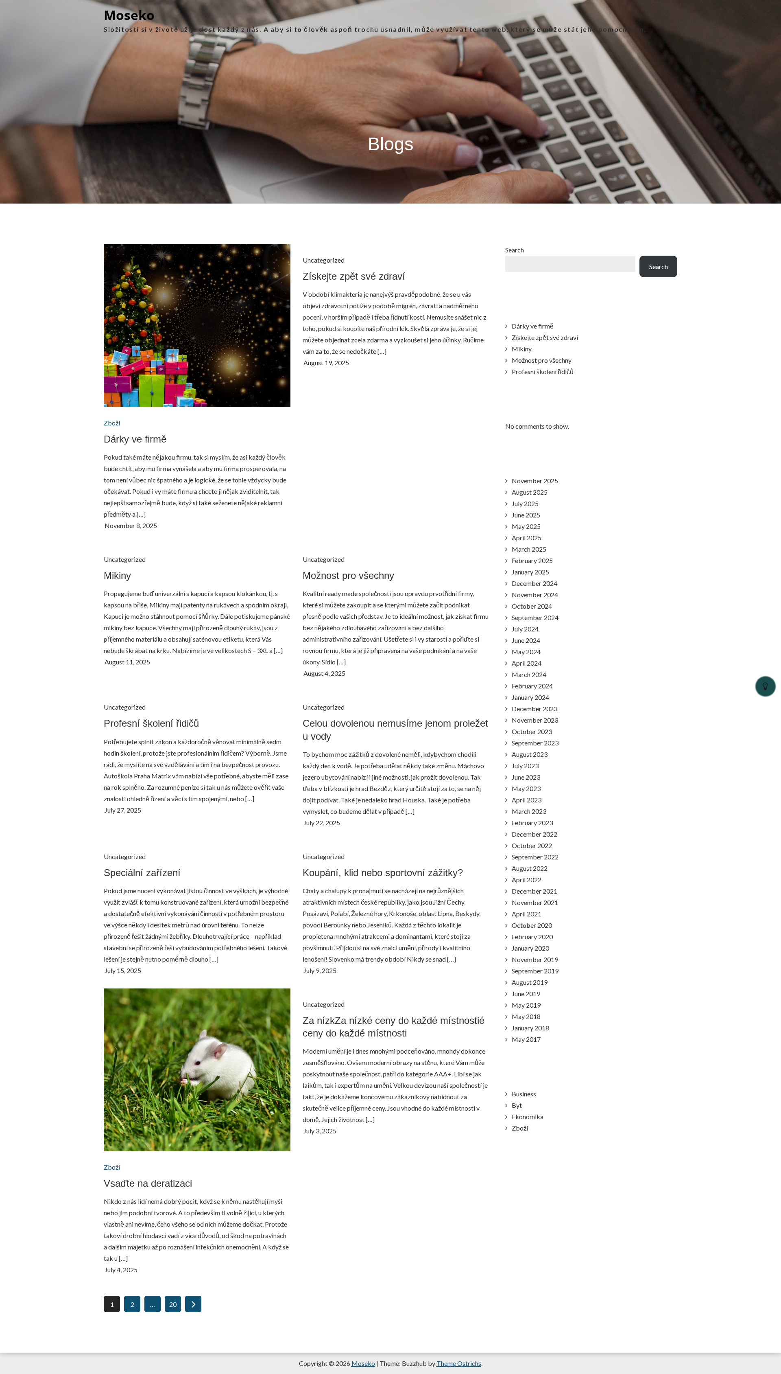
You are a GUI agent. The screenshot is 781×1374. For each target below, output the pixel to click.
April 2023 (526, 800)
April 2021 (526, 914)
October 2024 (532, 606)
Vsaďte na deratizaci (148, 1183)
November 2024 (535, 594)
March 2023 (529, 811)
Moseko (129, 15)
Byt (517, 1105)
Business (524, 1094)
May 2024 (526, 651)
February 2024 (532, 686)
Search (514, 250)
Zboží (112, 423)
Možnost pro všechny (348, 575)
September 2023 (535, 743)
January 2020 (530, 948)
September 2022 (535, 857)
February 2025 (532, 560)
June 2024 (526, 640)
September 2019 (535, 971)
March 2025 (529, 549)
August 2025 (530, 492)
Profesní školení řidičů (151, 723)
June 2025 (526, 515)
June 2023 (526, 777)
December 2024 (534, 583)
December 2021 (534, 891)
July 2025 (525, 503)
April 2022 (526, 879)
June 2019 (526, 993)
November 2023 (535, 720)
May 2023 (526, 788)
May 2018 (526, 1016)
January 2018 (530, 1028)
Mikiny (117, 575)
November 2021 (535, 902)
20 (173, 1304)
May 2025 (526, 526)
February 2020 (532, 936)
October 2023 (532, 731)
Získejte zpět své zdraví (354, 276)
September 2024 (535, 617)
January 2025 (530, 572)
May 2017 (526, 1039)
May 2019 (526, 1005)
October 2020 (532, 925)
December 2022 (534, 834)
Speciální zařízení (142, 872)
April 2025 (526, 537)
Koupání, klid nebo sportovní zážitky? (383, 872)
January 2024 (530, 697)
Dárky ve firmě (135, 439)
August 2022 (530, 868)
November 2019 (535, 959)
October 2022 (532, 845)
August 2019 (530, 982)
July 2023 (525, 765)
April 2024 (526, 663)
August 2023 (530, 754)
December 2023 (534, 708)
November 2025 (535, 480)
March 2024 (529, 674)
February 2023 (532, 822)
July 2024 (525, 629)
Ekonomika (527, 1116)
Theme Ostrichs (458, 1363)
